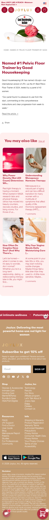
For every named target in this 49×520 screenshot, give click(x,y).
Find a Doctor (8, 426)
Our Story (29, 393)
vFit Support (7, 423)
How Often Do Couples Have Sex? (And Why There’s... (11, 249)
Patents (5, 436)
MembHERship (9, 396)
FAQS (4, 420)
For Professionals (10, 441)
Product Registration (34, 423)
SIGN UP (40, 369)
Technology (30, 388)
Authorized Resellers (34, 428)
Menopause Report (11, 433)
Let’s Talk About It (33, 398)
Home (6, 50)
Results (28, 391)
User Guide (7, 428)
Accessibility (30, 446)
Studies (5, 439)
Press (27, 404)
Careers (28, 406)
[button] (4, 10)
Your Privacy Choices (34, 441)
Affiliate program (32, 396)
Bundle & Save (9, 398)
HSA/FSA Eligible (10, 401)
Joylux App (30, 401)
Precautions (30, 431)
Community (7, 444)
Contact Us (30, 409)
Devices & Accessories (12, 388)
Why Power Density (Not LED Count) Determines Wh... (13, 179)
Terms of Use (31, 444)
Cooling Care (8, 393)
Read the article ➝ (10, 114)
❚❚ (46, 316)
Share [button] (7, 123)
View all (42, 141)
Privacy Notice (31, 433)
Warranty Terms (32, 426)
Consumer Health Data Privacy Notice (35, 437)
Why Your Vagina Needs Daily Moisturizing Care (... (35, 249)
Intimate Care (8, 391)
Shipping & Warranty (34, 420)
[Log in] (38, 10)
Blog (4, 431)
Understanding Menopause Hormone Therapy (35, 178)
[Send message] (6, 513)
